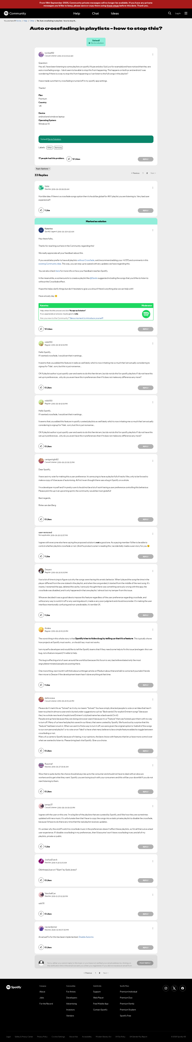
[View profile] (41, 54)
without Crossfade (85, 260)
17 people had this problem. (51, 158)
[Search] (169, 13)
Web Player (98, 997)
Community (17, 13)
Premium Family (127, 1003)
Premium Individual (128, 991)
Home (18, 20)
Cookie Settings (58, 1036)
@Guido (93, 278)
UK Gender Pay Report (138, 1036)
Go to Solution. (54, 139)
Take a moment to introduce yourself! (86, 318)
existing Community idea (50, 263)
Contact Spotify (100, 1009)
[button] (153, 54)
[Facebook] (182, 988)
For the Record (46, 1003)
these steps (113, 5)
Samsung (58, 147)
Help (76, 13)
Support (97, 991)
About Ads (73, 1036)
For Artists (71, 991)
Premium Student (128, 1009)
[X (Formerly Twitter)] (174, 988)
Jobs (41, 997)
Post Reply (145, 963)
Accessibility (87, 1036)
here (58, 270)
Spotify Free (125, 1015)
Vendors (70, 1015)
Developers (71, 997)
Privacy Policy (42, 1036)
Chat (95, 13)
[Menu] (186, 13)
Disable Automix (86, 936)
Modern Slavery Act (103, 1036)
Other (32, 20)
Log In (178, 13)
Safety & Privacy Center (24, 1036)
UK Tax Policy (120, 1036)
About (42, 991)
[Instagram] (166, 988)
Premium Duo (126, 997)
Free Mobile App (100, 1003)
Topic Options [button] (42, 168)
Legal (8, 1036)
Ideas (115, 13)
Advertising (71, 1003)
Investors (70, 1009)
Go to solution (97, 43)
